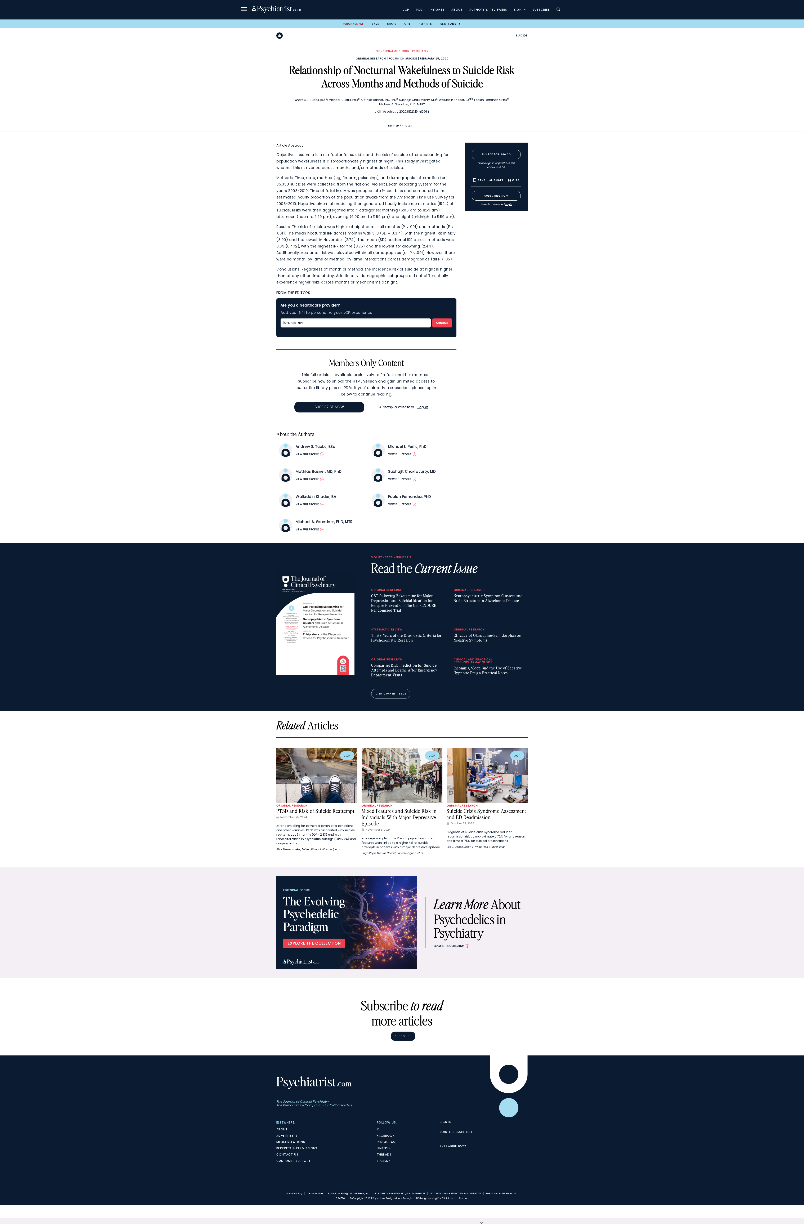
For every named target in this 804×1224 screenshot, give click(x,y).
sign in (490, 163)
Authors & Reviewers (488, 10)
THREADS (384, 1154)
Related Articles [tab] (400, 125)
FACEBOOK (386, 1136)
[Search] (558, 10)
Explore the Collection (449, 946)
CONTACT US (287, 1154)
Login (508, 204)
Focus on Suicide (403, 59)
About (457, 10)
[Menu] (244, 9)
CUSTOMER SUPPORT (293, 1161)
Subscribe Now (329, 407)
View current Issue (391, 693)
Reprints (425, 24)
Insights (437, 10)
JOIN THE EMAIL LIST (456, 1132)
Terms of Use (315, 1193)
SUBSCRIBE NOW (453, 1146)
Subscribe (541, 10)
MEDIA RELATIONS (290, 1142)
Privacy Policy (294, 1193)
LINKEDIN (384, 1148)
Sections (448, 24)
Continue (442, 323)
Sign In (520, 10)
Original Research (371, 59)
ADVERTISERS (287, 1136)
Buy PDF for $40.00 (496, 154)
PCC (419, 10)
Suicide (522, 35)
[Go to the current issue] (315, 674)
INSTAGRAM (386, 1142)
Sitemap (463, 1198)
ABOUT (282, 1129)
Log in (422, 407)
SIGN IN (446, 1122)
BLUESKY (383, 1161)
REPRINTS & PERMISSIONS (296, 1148)
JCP (406, 10)
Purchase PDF (353, 24)
